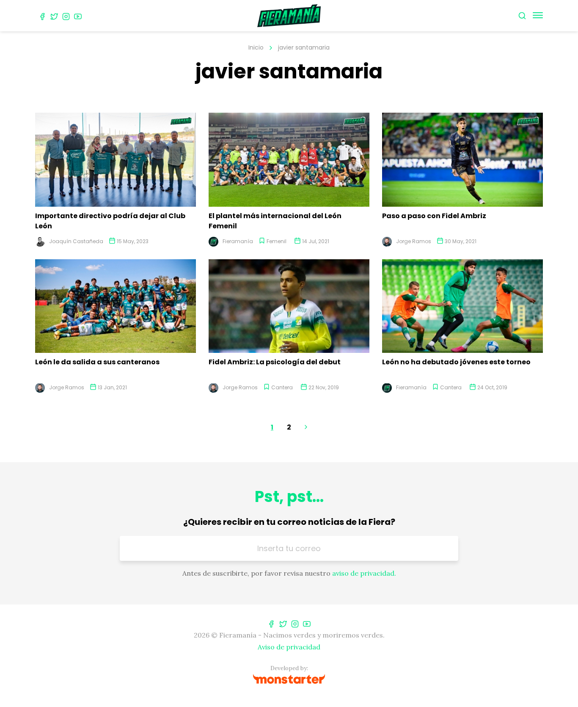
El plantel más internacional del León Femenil (275, 221)
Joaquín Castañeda (76, 241)
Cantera (282, 387)
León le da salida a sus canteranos (97, 362)
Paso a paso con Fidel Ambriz (434, 216)
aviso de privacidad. (364, 573)
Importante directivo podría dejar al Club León (110, 221)
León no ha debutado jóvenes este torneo (456, 362)
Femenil (276, 241)
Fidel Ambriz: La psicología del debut (275, 362)
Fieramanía (238, 241)
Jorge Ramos (413, 241)
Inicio (256, 47)
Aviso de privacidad (289, 647)
